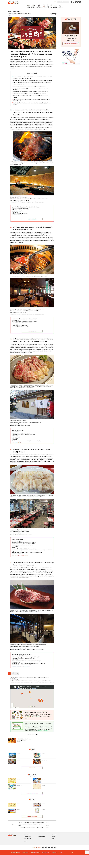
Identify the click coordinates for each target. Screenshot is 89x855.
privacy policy (54, 852)
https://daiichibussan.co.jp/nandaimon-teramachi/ (21, 666)
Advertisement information (15, 852)
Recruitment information (35, 852)
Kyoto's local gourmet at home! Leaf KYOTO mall (36, 712)
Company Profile (25, 852)
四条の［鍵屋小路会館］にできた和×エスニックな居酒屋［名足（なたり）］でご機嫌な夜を (71, 37)
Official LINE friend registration (33, 716)
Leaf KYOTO (9, 11)
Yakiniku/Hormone (20, 13)
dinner (26, 13)
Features (15, 13)
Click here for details (32, 219)
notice (20, 825)
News (53, 838)
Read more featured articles (32, 793)
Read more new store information (70, 43)
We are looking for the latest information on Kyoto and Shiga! (31, 827)
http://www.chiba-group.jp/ (16, 442)
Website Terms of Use (45, 852)
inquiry (61, 852)
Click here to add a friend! (42, 730)
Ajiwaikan (54, 839)
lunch (29, 13)
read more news (32, 767)
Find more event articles (32, 816)
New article (10, 13)
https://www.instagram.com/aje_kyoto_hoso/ (20, 555)
